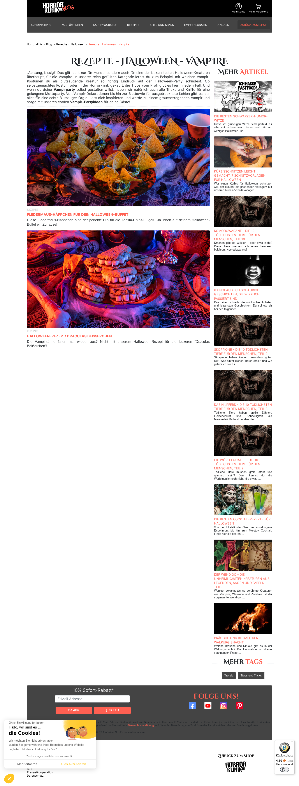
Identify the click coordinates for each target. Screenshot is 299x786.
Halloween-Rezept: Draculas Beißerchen (69, 336)
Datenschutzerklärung (141, 725)
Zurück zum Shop (253, 24)
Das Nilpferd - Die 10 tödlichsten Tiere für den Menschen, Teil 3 (243, 407)
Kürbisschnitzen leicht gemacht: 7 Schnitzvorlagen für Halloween (240, 175)
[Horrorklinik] (58, 8)
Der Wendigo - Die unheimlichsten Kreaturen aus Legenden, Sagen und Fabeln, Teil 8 (241, 581)
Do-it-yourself (105, 24)
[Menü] (292, 742)
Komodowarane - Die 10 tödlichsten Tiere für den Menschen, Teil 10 (237, 235)
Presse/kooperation (40, 772)
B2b (29, 768)
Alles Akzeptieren (73, 764)
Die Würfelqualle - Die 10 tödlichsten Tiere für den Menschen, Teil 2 (237, 464)
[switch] (284, 769)
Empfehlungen (195, 24)
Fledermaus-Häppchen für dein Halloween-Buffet (77, 214)
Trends (228, 675)
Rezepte (133, 24)
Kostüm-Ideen (72, 24)
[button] (9, 778)
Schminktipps (41, 24)
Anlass (223, 24)
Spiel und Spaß (162, 24)
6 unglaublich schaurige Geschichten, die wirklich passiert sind (237, 294)
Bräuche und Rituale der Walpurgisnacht (236, 640)
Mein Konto (238, 11)
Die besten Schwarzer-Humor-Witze (241, 118)
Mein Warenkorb (258, 11)
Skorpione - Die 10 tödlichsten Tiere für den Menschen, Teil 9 (241, 352)
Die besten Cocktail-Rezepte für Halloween (242, 521)
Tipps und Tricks (251, 675)
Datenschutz (35, 775)
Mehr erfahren (27, 764)
